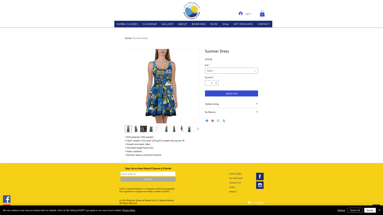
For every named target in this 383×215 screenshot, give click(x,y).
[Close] (379, 210)
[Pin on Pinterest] (212, 121)
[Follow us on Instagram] (260, 185)
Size (207, 65)
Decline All (355, 210)
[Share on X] (224, 121)
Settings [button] (341, 210)
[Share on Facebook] (207, 121)
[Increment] (216, 83)
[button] (262, 13)
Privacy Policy (128, 210)
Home (128, 38)
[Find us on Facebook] (260, 176)
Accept (370, 210)
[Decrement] (207, 83)
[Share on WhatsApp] (218, 121)
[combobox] (231, 71)
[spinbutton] (212, 83)
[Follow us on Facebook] (6, 199)
